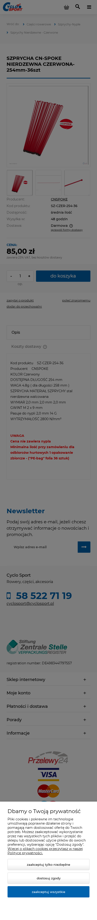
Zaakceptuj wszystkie (48, 892)
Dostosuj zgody (49, 878)
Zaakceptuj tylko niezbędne (48, 864)
